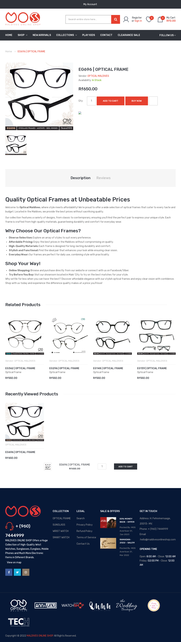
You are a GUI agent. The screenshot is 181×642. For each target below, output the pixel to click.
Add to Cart (110, 101)
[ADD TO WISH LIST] (153, 101)
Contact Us (83, 543)
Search (81, 518)
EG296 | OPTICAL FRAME (64, 368)
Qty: (80, 100)
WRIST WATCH (61, 531)
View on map (14, 562)
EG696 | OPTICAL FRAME (20, 452)
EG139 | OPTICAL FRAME (152, 368)
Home (8, 51)
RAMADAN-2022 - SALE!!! (127, 541)
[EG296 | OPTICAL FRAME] (68, 335)
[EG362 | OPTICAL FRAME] (24, 335)
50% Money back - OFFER (127, 520)
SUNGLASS (59, 524)
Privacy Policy (85, 524)
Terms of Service (86, 537)
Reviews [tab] (103, 178)
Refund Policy (84, 531)
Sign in (138, 20)
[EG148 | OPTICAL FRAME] (112, 335)
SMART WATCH (61, 537)
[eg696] (16, 144)
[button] (8, 340)
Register (137, 17)
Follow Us (166, 35)
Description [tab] (80, 178)
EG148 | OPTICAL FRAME (108, 368)
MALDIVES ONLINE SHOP (40, 635)
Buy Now (137, 101)
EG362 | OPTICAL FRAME (20, 368)
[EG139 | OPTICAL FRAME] (156, 335)
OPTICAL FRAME (62, 518)
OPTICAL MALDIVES (98, 76)
